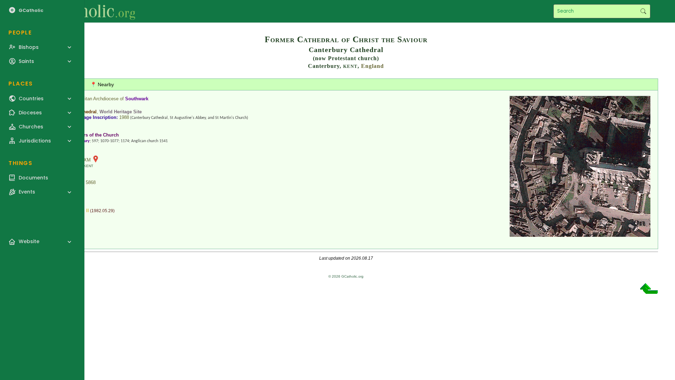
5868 (91, 182)
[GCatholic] (87, 11)
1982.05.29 (102, 211)
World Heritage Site (120, 111)
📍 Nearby (102, 84)
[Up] (649, 291)
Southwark (136, 98)
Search (643, 11)
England (372, 66)
